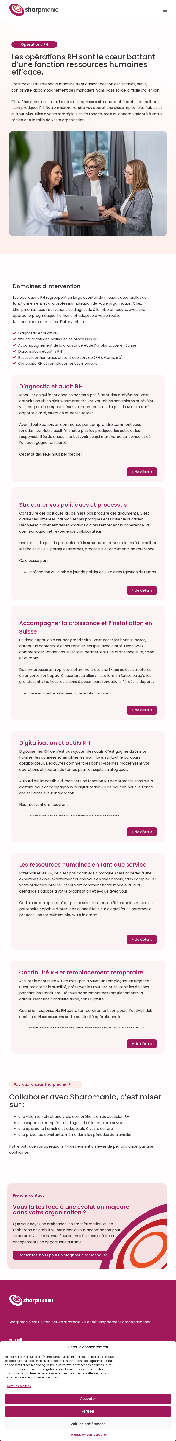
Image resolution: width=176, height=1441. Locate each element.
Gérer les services (19, 1386)
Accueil (15, 1339)
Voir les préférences (88, 1424)
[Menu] (165, 10)
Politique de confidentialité (88, 1435)
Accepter (88, 1398)
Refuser (88, 1411)
